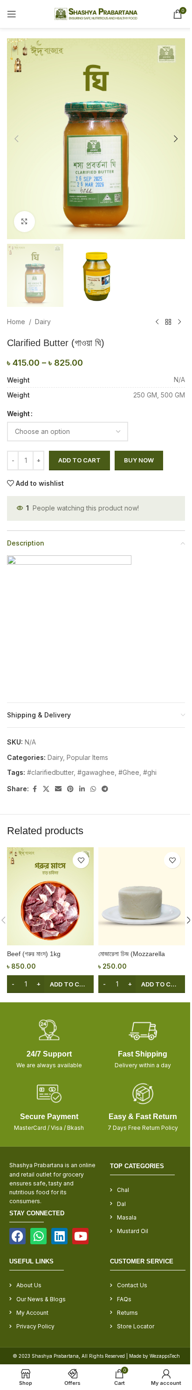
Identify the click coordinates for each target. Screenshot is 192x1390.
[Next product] (179, 322)
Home (16, 322)
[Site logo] (96, 13)
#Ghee (128, 772)
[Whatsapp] (38, 1236)
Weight (18, 414)
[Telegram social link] (105, 789)
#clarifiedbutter (50, 772)
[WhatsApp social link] (93, 789)
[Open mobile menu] (11, 14)
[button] (16, 138)
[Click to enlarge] (24, 221)
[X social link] (46, 789)
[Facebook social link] (34, 789)
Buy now (139, 460)
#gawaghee (96, 772)
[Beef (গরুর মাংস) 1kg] (50, 896)
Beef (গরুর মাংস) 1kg (34, 953)
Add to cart (79, 460)
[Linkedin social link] (82, 789)
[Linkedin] (59, 1236)
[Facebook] (17, 1236)
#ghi (150, 772)
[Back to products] (168, 322)
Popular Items (87, 757)
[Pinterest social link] (70, 789)
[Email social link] (58, 789)
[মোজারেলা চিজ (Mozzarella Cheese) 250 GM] (141, 896)
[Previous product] (157, 322)
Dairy (43, 322)
